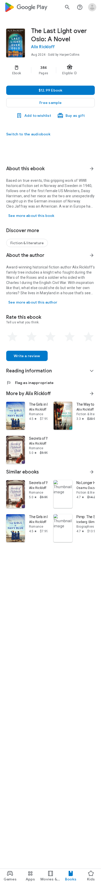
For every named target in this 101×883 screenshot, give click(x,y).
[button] (50, 102)
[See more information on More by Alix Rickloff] (91, 393)
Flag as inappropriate (30, 382)
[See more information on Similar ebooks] (91, 472)
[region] (50, 70)
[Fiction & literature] (27, 243)
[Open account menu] (92, 7)
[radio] (12, 337)
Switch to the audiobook (28, 134)
